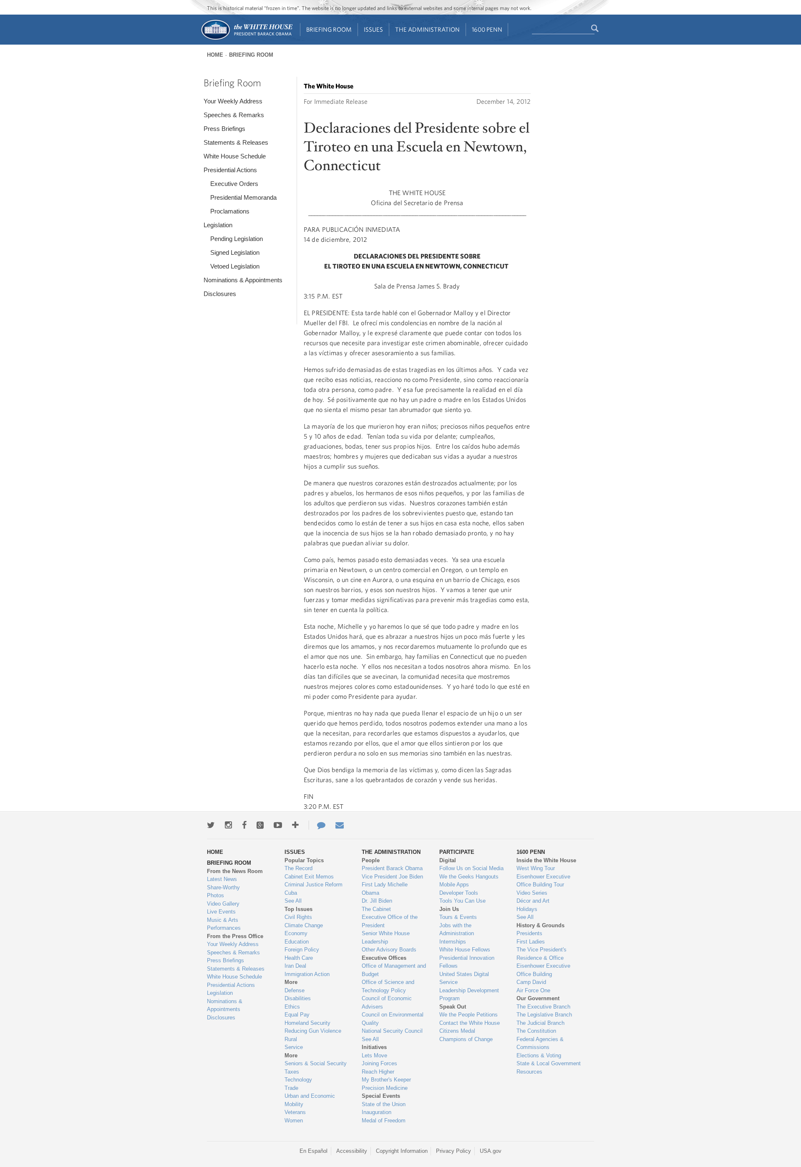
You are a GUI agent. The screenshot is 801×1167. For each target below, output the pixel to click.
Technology (298, 1080)
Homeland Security (307, 1023)
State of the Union (384, 1104)
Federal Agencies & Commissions (540, 1043)
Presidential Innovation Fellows (466, 962)
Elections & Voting (538, 1055)
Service (294, 1047)
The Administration (427, 29)
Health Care (299, 958)
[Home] (246, 39)
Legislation (218, 224)
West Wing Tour (535, 868)
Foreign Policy (302, 949)
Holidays (526, 909)
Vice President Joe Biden (392, 876)
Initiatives (374, 1047)
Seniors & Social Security (316, 1063)
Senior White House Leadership (386, 937)
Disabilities (298, 998)
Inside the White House (546, 860)
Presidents (529, 933)
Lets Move (374, 1055)
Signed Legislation (234, 252)
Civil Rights (298, 917)
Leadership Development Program (469, 994)
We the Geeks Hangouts (469, 876)
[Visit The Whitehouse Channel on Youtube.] (278, 825)
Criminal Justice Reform (314, 884)
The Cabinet (376, 909)
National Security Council (392, 1031)
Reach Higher (378, 1072)
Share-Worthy (223, 887)
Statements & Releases (236, 142)
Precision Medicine (385, 1088)
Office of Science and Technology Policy (388, 986)
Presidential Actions (230, 169)
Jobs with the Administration (456, 929)
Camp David (531, 982)
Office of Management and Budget (394, 970)
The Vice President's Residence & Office (541, 953)
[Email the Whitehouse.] (339, 825)
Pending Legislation (236, 238)
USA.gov (490, 1151)
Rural (291, 1039)
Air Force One (533, 990)
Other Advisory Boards (389, 949)
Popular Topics (304, 860)
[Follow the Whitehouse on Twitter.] (211, 825)
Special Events (381, 1096)
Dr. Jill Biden (377, 901)
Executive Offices (384, 958)
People (371, 860)
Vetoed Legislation (234, 266)
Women (294, 1120)
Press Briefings (224, 128)
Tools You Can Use (462, 901)
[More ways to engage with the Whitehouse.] (295, 825)
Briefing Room (329, 29)
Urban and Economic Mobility (310, 1100)
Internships (452, 942)
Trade (291, 1088)
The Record (298, 868)
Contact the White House (469, 1023)
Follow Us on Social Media (471, 868)
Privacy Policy (453, 1151)
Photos (215, 895)
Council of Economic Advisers (387, 1002)
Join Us (449, 909)
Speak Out (452, 1007)
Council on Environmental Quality (392, 1018)
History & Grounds (540, 925)
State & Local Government (548, 1063)
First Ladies (530, 942)
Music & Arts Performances (224, 924)
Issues (373, 29)
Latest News (222, 879)
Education (297, 942)
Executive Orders (234, 183)
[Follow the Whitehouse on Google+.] (260, 825)
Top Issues (298, 909)
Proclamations (229, 211)
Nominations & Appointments (243, 280)
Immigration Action (307, 974)
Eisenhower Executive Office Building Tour (543, 880)
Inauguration (376, 1112)
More (291, 982)
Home (215, 55)
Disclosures (220, 293)
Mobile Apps (454, 884)
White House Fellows (464, 949)
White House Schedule (235, 156)
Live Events (221, 912)
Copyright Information (402, 1151)
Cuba (291, 893)
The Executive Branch (543, 1007)
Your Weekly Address (233, 101)
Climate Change (304, 925)
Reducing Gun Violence (313, 1031)
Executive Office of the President (390, 921)
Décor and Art (532, 901)
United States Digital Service (464, 978)
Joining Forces (379, 1063)
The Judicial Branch (540, 1023)
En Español (313, 1151)
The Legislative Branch (544, 1014)
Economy (296, 933)
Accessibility (351, 1151)
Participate (456, 852)
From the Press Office (235, 936)
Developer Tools (458, 893)
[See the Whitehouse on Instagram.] (228, 825)
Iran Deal (295, 966)
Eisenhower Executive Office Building (543, 970)
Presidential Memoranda (243, 197)
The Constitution (536, 1031)
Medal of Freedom (384, 1120)
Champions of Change (466, 1039)
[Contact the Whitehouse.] (317, 825)
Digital (447, 860)
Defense (295, 990)
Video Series (531, 893)
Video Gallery (223, 904)
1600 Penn (487, 29)
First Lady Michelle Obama (385, 888)
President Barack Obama (392, 868)
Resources (529, 1072)
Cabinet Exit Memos (309, 876)
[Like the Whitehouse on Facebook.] (244, 825)
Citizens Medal (457, 1031)
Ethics (292, 1007)
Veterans (295, 1112)
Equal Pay (297, 1014)
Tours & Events (458, 917)
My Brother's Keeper (386, 1080)
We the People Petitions (468, 1014)
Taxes (292, 1072)
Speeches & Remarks (234, 114)
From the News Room (235, 871)
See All (293, 901)
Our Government (537, 998)
